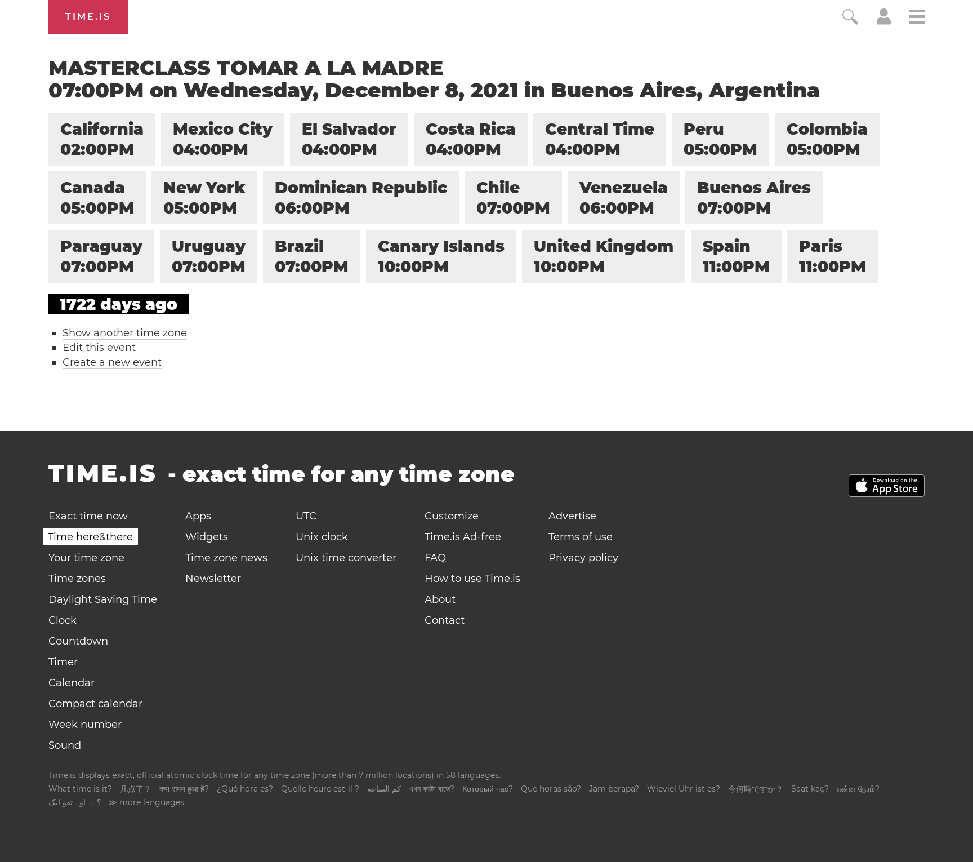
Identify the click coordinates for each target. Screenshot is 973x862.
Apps (198, 516)
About (440, 599)
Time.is (88, 16)
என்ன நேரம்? (858, 789)
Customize (452, 516)
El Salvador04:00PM (349, 139)
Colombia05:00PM (827, 139)
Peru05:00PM (720, 139)
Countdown (78, 641)
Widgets (206, 537)
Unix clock (322, 537)
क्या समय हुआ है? (184, 789)
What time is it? (80, 789)
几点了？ (135, 789)
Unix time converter (346, 558)
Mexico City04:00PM (223, 139)
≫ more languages (146, 802)
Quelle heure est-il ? (320, 789)
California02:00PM (102, 139)
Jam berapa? (614, 789)
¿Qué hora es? (245, 789)
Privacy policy (583, 558)
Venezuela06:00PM (623, 197)
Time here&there (90, 537)
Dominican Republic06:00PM (361, 197)
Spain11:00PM (736, 256)
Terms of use (580, 537)
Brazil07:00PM (312, 256)
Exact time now (88, 516)
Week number (85, 724)
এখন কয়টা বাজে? (431, 789)
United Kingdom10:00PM (603, 256)
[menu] (917, 18)
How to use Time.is (472, 578)
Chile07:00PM (513, 197)
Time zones (77, 578)
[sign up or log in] (884, 21)
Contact (445, 620)
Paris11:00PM (832, 256)
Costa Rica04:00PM (471, 139)
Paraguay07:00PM (101, 256)
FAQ (435, 558)
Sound (64, 745)
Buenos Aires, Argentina (685, 90)
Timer (63, 662)
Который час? (487, 789)
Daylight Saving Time (102, 599)
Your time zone (86, 558)
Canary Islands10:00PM (441, 256)
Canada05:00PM (97, 197)
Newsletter (213, 578)
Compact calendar (95, 703)
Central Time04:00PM (599, 139)
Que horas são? (551, 789)
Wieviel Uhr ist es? (683, 789)
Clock (62, 620)
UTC (306, 516)
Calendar (71, 683)
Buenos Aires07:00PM (754, 197)
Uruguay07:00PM (209, 256)
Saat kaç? (810, 789)
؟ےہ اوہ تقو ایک (74, 802)
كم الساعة (384, 789)
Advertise (572, 516)
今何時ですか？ (755, 789)
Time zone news (226, 558)
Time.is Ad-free (463, 537)
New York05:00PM (204, 197)
